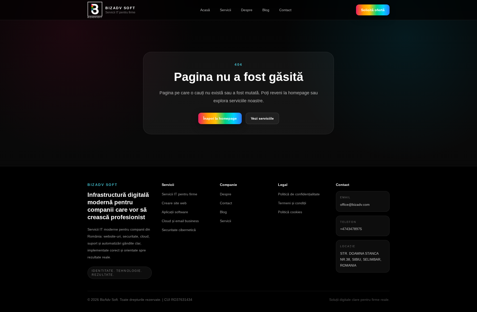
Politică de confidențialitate (299, 194)
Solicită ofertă (373, 10)
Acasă (205, 10)
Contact (285, 10)
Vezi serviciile (262, 118)
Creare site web (174, 203)
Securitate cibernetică (179, 230)
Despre (246, 10)
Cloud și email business (180, 221)
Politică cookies (290, 212)
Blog (265, 10)
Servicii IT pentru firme (179, 194)
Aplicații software (175, 212)
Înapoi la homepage (220, 118)
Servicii (225, 10)
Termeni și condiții (292, 203)
